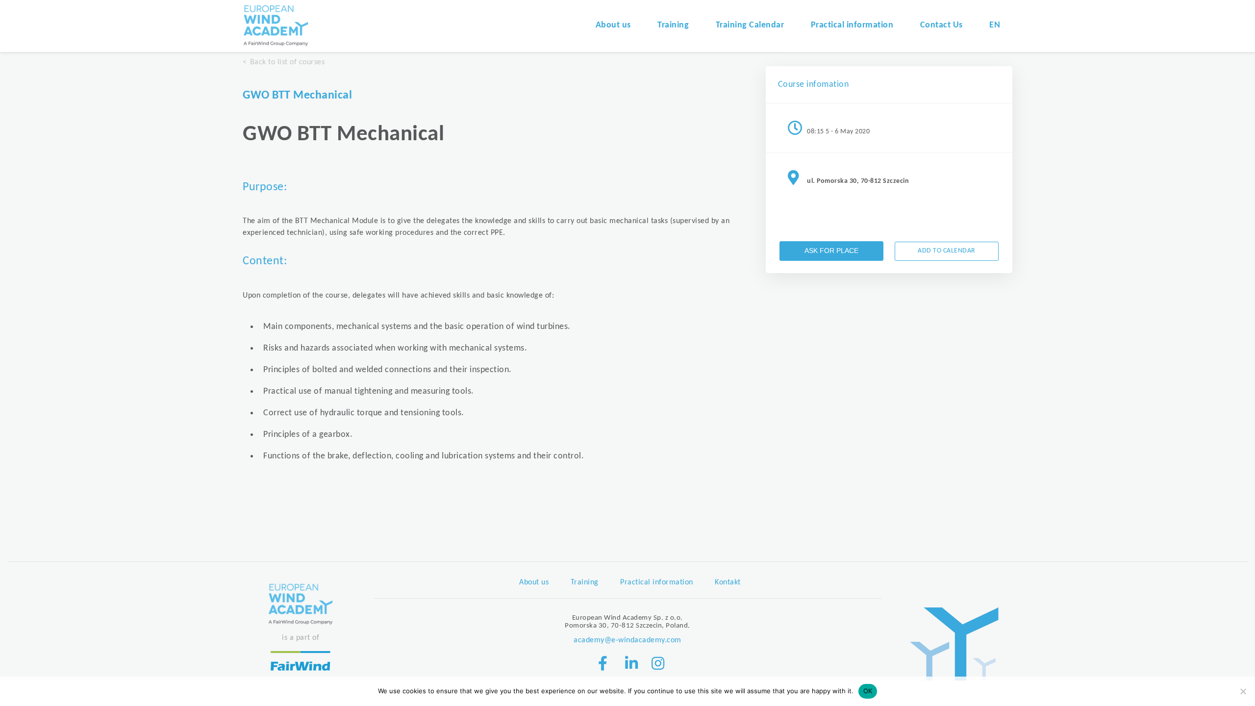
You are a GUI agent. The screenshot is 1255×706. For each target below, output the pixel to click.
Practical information (852, 25)
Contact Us (941, 25)
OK (868, 691)
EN (994, 25)
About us (613, 25)
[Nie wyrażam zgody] (1243, 691)
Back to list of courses (287, 62)
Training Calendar (750, 25)
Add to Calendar (947, 250)
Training (673, 25)
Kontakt (728, 582)
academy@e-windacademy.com (627, 640)
